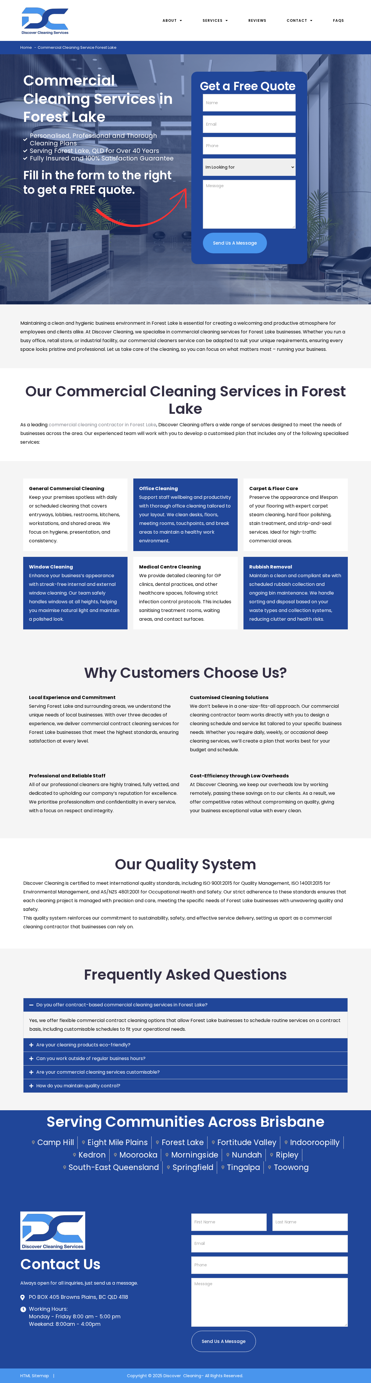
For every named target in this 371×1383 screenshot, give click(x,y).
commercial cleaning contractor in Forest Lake (102, 424)
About (170, 20)
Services (213, 20)
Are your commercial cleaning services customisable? (98, 1072)
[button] (185, 1005)
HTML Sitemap (35, 1376)
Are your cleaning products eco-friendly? (83, 1044)
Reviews (257, 20)
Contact (297, 20)
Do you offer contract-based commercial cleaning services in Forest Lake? (122, 1004)
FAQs (338, 20)
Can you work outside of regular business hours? (91, 1058)
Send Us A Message (235, 243)
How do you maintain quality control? (78, 1085)
